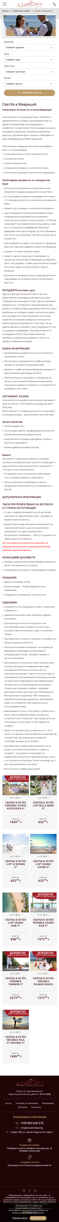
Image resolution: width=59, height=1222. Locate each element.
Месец (7, 78)
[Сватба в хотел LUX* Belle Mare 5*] (43, 802)
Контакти (36, 1107)
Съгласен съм (38, 1218)
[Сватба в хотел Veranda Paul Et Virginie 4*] (15, 1036)
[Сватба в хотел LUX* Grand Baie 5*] (15, 919)
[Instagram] (35, 1191)
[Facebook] (29, 1191)
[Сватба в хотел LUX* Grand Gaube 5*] (43, 860)
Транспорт (9, 66)
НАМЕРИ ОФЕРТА (32, 92)
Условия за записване (27, 1103)
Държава (9, 42)
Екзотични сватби (21, 11)
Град (6, 54)
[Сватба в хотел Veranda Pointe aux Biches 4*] (15, 802)
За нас (8, 1103)
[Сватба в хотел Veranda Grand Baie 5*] (43, 919)
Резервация (48, 1103)
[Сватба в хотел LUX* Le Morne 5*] (15, 860)
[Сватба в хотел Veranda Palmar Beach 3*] (43, 978)
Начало (5, 11)
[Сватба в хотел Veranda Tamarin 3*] (15, 978)
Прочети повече (20, 1218)
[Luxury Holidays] (29, 4)
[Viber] (23, 1191)
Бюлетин (22, 1107)
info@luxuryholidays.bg (32, 1128)
